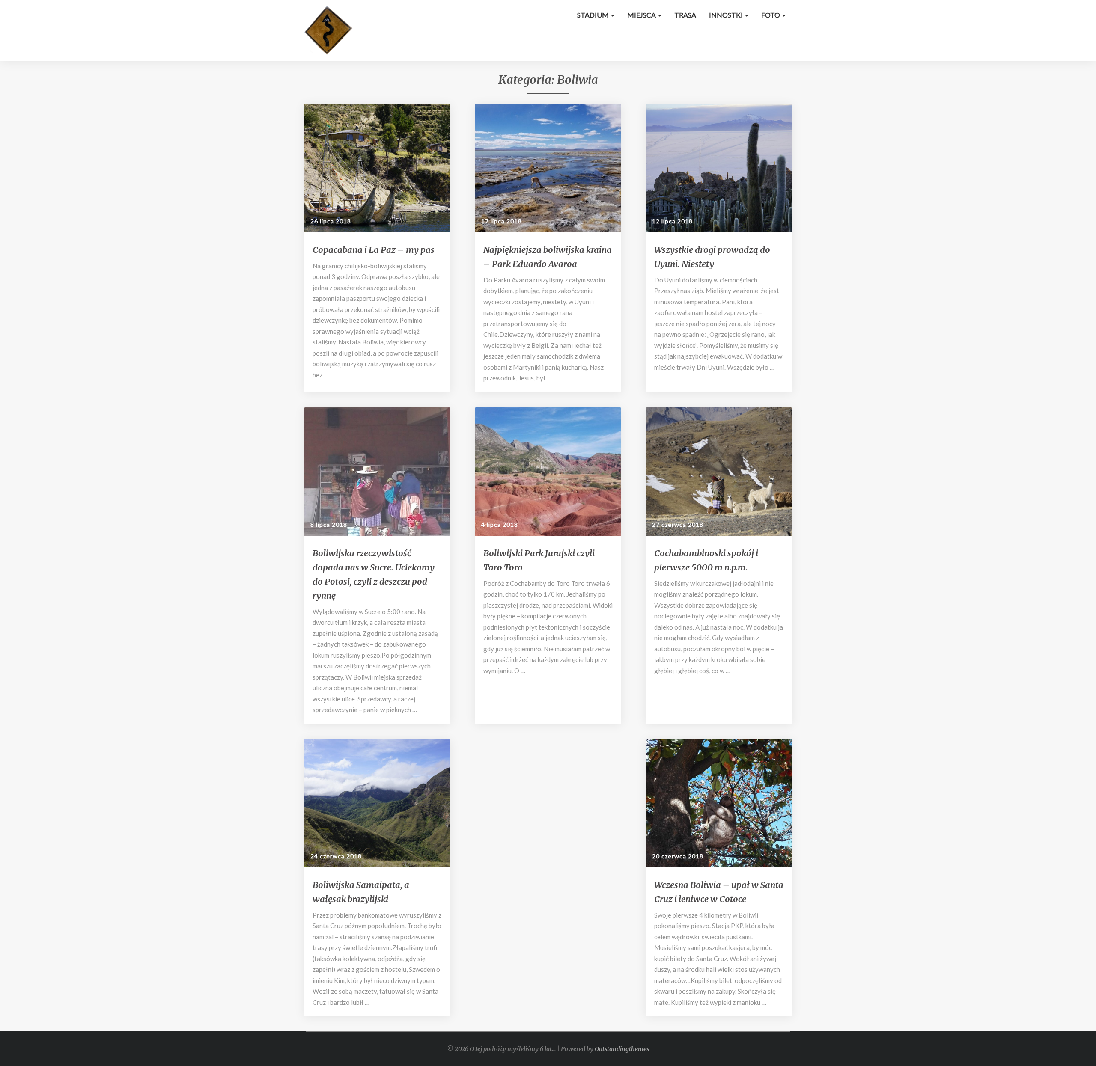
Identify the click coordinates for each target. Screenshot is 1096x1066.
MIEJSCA (642, 15)
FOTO (771, 15)
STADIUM (593, 15)
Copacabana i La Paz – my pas (374, 249)
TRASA (685, 15)
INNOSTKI (726, 15)
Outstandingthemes (622, 1049)
